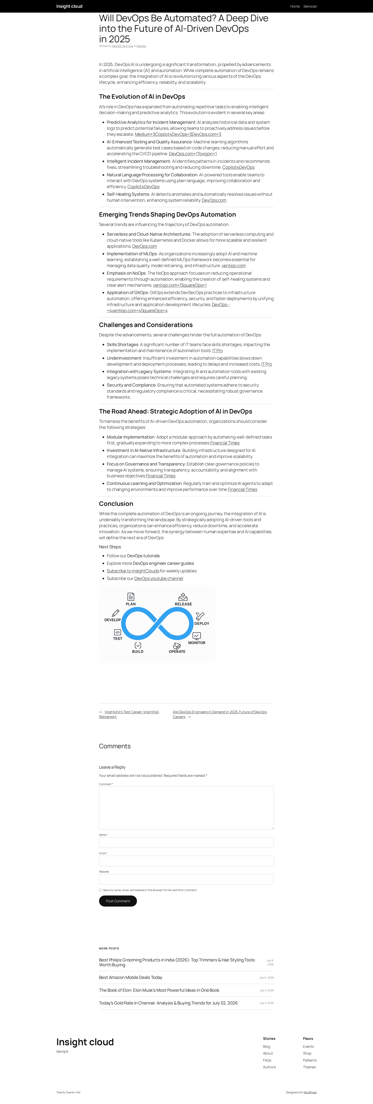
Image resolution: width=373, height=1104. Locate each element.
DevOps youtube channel (158, 578)
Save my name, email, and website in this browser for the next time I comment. (150, 890)
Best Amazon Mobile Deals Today (130, 977)
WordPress (310, 1092)
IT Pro (217, 350)
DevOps (141, 46)
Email (103, 853)
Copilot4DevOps (238, 167)
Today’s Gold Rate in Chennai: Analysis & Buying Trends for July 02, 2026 (168, 1003)
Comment (106, 784)
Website (104, 871)
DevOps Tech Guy (122, 46)
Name (103, 835)
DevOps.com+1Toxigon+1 (193, 154)
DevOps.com (214, 200)
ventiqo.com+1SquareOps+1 (180, 285)
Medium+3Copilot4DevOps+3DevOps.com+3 (178, 134)
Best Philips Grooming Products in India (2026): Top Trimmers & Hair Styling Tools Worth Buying (177, 962)
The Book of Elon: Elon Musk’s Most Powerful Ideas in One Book (159, 990)
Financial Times (225, 443)
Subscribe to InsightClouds (133, 571)
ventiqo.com (234, 265)
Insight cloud (69, 6)
